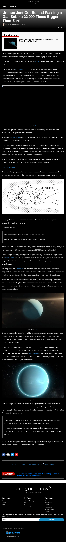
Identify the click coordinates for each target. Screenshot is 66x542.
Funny (4, 502)
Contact (47, 504)
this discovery (20, 69)
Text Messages (28, 506)
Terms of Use (49, 508)
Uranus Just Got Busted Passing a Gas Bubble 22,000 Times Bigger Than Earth (39, 40)
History (4, 506)
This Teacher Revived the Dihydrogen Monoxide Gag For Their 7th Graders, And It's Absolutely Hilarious (38, 474)
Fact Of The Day (10, 6)
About (46, 501)
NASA (37, 61)
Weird (4, 501)
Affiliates (47, 511)
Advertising (48, 502)
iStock (36, 126)
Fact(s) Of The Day (29, 501)
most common (33, 353)
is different (19, 269)
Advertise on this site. (13, 536)
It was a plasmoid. (8, 167)
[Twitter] (53, 2)
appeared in (15, 137)
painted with (9, 258)
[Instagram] (57, 2)
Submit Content (49, 509)
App (25, 504)
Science (4, 504)
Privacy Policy (49, 506)
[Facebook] (50, 2)
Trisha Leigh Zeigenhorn (11, 24)
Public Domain (36, 216)
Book (25, 502)
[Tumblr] (60, 2)
